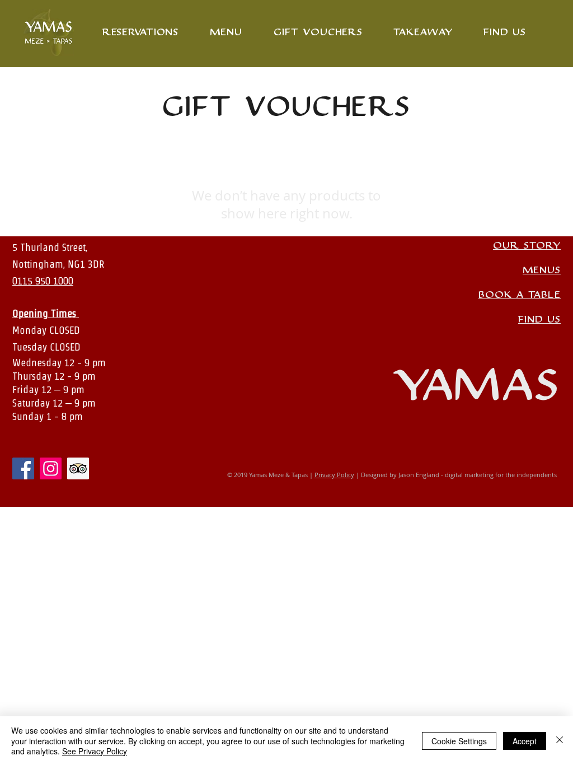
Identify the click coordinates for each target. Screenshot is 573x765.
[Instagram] (51, 468)
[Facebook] (23, 468)
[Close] (559, 740)
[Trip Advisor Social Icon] (78, 468)
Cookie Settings (459, 741)
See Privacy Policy (94, 751)
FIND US (539, 319)
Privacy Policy (334, 474)
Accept (525, 741)
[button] (423, 32)
